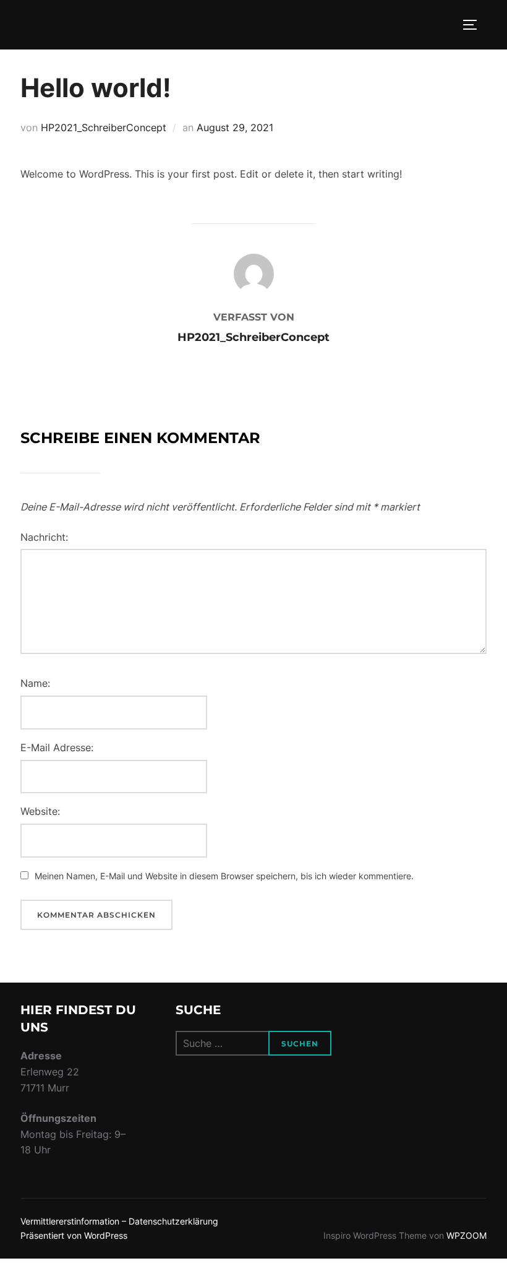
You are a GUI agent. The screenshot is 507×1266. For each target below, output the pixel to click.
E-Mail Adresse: (56, 747)
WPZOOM (466, 1235)
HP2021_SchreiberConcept (103, 127)
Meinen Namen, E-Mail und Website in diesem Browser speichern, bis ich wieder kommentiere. (224, 876)
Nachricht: (44, 537)
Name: (35, 683)
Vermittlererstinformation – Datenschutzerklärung (119, 1221)
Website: (40, 811)
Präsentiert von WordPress (73, 1235)
